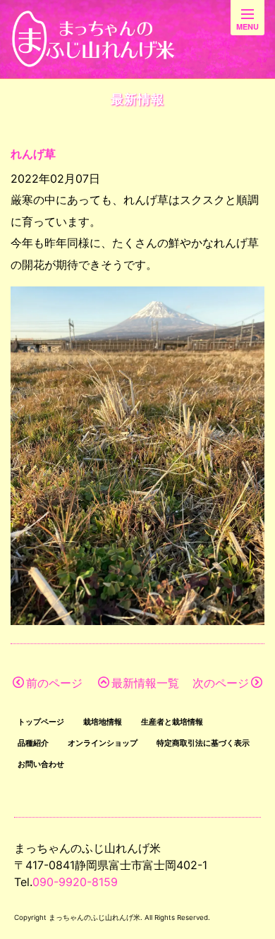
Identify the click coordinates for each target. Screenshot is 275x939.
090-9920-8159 (75, 882)
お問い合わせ (41, 764)
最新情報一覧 (145, 683)
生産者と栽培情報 (172, 722)
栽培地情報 (102, 722)
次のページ (220, 683)
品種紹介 (33, 743)
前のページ (54, 683)
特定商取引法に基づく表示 (203, 743)
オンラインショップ (103, 743)
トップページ (41, 722)
